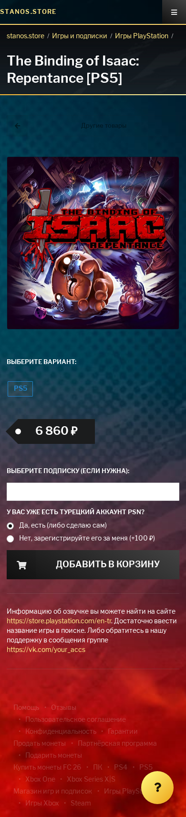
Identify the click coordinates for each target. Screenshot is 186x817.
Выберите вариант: (41, 362)
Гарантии (123, 732)
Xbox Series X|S (91, 779)
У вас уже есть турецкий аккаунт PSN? (76, 512)
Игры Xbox (42, 803)
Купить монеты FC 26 (47, 767)
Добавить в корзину (108, 565)
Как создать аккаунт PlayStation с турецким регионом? (155, 156)
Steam (81, 803)
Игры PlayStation (141, 36)
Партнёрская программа (117, 743)
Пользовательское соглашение (75, 720)
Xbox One (40, 779)
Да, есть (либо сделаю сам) (63, 525)
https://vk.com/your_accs (46, 650)
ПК (98, 767)
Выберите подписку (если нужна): (68, 471)
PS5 (20, 389)
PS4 (120, 767)
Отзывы (63, 708)
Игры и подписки (79, 36)
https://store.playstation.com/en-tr (59, 621)
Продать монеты (39, 743)
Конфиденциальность (60, 732)
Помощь (26, 708)
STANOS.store (28, 12)
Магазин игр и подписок (52, 791)
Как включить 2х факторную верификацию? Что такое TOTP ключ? (154, 162)
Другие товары (103, 126)
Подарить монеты (53, 755)
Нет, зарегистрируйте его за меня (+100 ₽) (87, 538)
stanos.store (25, 36)
